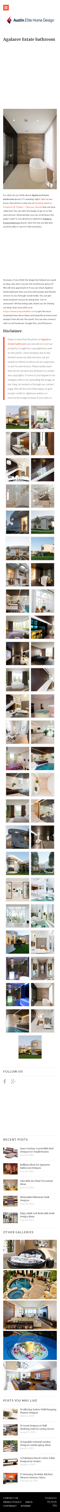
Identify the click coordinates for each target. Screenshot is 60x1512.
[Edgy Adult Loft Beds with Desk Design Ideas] (10, 1217)
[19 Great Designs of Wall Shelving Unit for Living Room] (10, 1429)
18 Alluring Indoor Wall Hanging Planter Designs (38, 1411)
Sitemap (26, 1505)
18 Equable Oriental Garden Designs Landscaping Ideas (35, 1443)
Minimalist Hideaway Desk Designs (34, 1199)
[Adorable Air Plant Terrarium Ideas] (10, 1185)
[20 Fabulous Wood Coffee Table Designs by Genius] (10, 1462)
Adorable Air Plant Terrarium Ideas (36, 1182)
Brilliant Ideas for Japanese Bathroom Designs (35, 1166)
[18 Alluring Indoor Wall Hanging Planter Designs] (10, 1413)
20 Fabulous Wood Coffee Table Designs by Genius (37, 1460)
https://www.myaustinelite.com (19, 311)
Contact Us (10, 1498)
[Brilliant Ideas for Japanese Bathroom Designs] (10, 1168)
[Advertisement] (30, 73)
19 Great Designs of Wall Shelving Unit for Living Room (37, 1427)
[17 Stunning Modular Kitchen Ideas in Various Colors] (10, 1478)
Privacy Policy (12, 1502)
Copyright (10, 1505)
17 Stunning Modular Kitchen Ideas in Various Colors (36, 1476)
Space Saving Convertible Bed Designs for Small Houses (36, 1150)
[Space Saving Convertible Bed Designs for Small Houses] (10, 1152)
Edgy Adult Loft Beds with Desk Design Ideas (37, 1215)
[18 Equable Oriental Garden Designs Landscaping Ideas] (10, 1446)
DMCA (28, 1502)
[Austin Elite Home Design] (30, 19)
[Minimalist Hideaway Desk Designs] (10, 1201)
